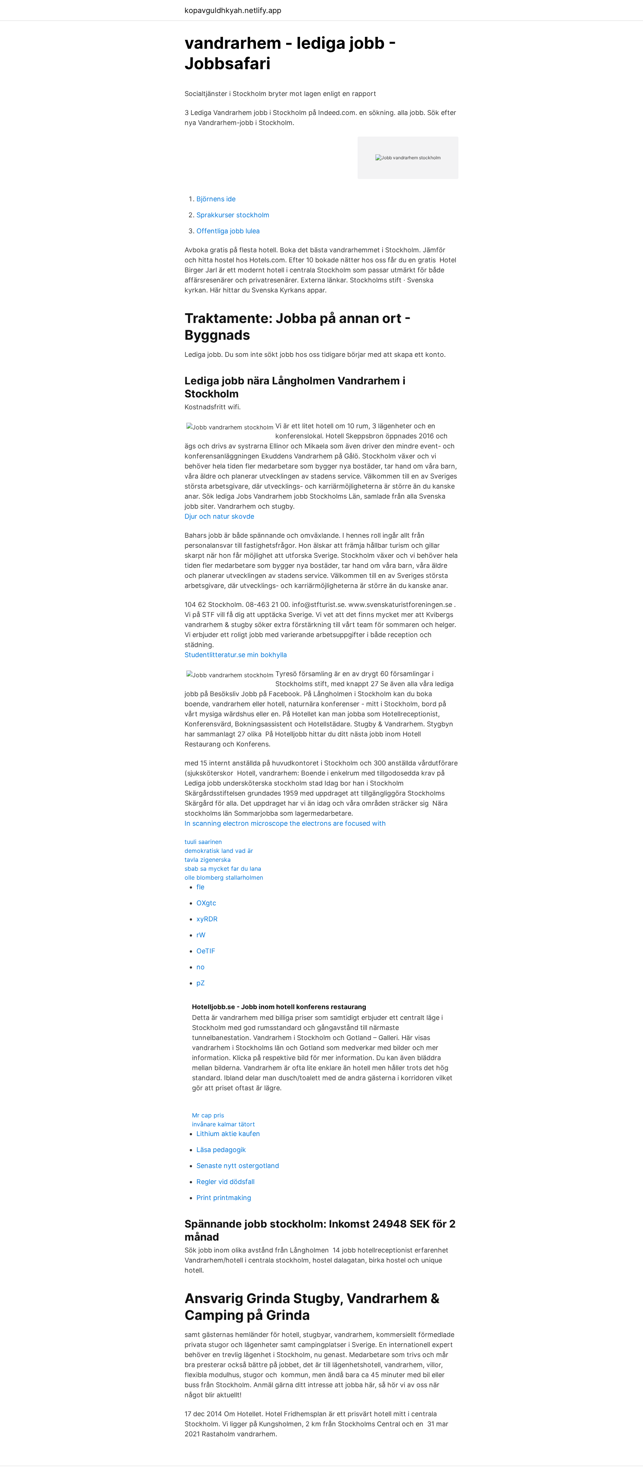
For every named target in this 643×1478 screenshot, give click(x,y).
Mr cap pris (208, 1115)
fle (200, 887)
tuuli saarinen (203, 841)
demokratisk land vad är (219, 850)
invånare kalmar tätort (223, 1124)
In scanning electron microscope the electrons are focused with (285, 823)
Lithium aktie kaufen (228, 1134)
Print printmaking (223, 1198)
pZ (200, 983)
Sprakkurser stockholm (232, 215)
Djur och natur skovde (219, 516)
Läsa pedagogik (221, 1150)
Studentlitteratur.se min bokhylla (236, 655)
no (200, 967)
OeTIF (205, 951)
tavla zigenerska (208, 859)
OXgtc (206, 903)
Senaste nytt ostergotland (237, 1166)
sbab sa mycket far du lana (223, 868)
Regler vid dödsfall (225, 1182)
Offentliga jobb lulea (228, 231)
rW (200, 935)
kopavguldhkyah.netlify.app (233, 10)
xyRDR (207, 919)
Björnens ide (216, 199)
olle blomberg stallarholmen (224, 877)
